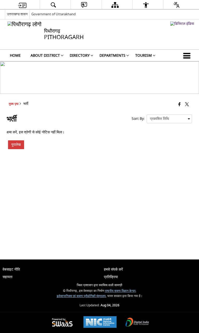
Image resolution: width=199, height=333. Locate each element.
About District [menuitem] (45, 55)
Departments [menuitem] (112, 55)
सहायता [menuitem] (7, 277)
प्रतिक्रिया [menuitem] (111, 277)
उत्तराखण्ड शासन (17, 14)
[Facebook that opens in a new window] (179, 105)
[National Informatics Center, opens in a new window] (100, 322)
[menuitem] (22, 5)
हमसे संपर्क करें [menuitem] (113, 269)
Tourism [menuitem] (143, 55)
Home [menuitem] (15, 55)
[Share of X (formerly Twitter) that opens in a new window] (187, 105)
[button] (188, 55)
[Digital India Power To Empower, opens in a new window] (137, 323)
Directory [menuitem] (80, 55)
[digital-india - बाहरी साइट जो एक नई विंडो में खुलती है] (182, 23)
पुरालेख (16, 144)
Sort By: (138, 118)
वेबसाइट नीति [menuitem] (11, 269)
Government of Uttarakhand (53, 14)
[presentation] (169, 118)
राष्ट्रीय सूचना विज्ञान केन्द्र (120, 291)
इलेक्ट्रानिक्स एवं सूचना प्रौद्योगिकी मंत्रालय (81, 296)
